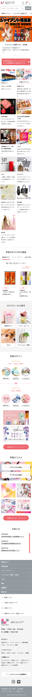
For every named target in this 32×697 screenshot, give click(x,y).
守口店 (3, 629)
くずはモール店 (11, 629)
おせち (14, 653)
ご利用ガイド (5, 657)
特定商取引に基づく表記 (8, 689)
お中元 (8, 653)
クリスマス (20, 653)
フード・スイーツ (15, 642)
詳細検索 (28, 8)
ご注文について (25, 660)
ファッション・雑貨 (12, 645)
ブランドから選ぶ (16, 467)
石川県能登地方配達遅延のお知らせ (11, 543)
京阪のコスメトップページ (16, 518)
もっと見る (26, 267)
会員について (5, 665)
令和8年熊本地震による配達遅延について (12, 536)
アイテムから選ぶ (16, 475)
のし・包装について (21, 663)
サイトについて (5, 660)
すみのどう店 (14, 632)
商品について (15, 660)
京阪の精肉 (4, 566)
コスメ (3, 645)
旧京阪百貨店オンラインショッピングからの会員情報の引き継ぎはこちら (15, 62)
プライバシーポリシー (8, 691)
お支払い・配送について (8, 663)
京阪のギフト (5, 642)
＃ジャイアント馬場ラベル (20, 13)
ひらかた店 (20, 629)
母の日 (3, 653)
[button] (1, 28)
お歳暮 (27, 653)
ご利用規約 (20, 689)
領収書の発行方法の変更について (10, 550)
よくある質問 (14, 665)
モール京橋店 (5, 632)
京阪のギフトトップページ (16, 447)
